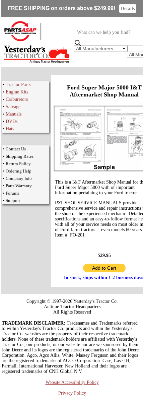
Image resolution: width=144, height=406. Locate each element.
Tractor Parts (18, 84)
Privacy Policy (72, 393)
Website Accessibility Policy (72, 382)
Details (128, 8)
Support (13, 200)
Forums (12, 193)
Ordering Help (18, 171)
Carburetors (17, 99)
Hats (10, 128)
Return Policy (18, 163)
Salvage (13, 106)
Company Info (19, 178)
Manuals (13, 114)
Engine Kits (17, 91)
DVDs (11, 121)
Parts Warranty (19, 185)
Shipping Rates (19, 156)
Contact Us (16, 148)
